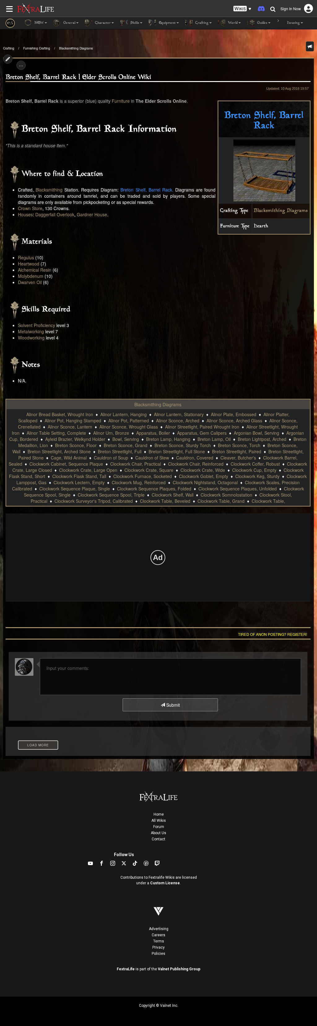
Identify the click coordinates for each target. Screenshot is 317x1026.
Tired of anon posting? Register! (272, 634)
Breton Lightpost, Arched (262, 439)
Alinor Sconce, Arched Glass (234, 420)
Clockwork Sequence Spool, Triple (111, 495)
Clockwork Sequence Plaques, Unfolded (237, 488)
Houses (25, 214)
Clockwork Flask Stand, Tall (79, 476)
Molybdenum (30, 276)
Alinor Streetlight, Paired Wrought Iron (202, 427)
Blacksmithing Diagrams (76, 48)
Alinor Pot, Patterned (128, 420)
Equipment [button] (167, 23)
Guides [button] (261, 23)
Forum (158, 827)
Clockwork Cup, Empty (254, 470)
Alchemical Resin (34, 270)
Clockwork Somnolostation (226, 495)
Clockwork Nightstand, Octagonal (205, 482)
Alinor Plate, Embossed (233, 414)
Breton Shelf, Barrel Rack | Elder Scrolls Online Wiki (78, 77)
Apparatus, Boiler (153, 433)
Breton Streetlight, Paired (236, 451)
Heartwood (28, 264)
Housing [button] (293, 23)
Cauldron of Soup (111, 458)
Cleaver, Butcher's (238, 458)
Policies (158, 953)
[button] (242, 8)
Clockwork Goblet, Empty (203, 476)
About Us (158, 833)
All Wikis (158, 820)
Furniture (121, 101)
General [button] (69, 23)
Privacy (158, 947)
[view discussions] (310, 46)
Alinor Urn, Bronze (111, 433)
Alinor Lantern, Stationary (179, 414)
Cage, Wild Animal (69, 458)
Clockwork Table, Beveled (165, 501)
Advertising (158, 929)
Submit (172, 705)
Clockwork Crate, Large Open (88, 470)
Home (159, 814)
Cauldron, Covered (194, 458)
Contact (158, 839)
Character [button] (102, 23)
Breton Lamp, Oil (214, 439)
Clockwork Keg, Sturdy (257, 476)
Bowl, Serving (125, 439)
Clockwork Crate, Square (148, 470)
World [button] (232, 23)
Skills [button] (134, 23)
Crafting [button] (201, 23)
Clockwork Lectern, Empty (79, 482)
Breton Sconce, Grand (125, 445)
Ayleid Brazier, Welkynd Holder (75, 439)
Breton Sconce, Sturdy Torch (182, 445)
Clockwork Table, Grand (221, 501)
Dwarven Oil (30, 282)
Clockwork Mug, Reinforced (139, 482)
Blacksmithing (49, 190)
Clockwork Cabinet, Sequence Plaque (66, 464)
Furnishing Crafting (36, 48)
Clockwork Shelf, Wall (172, 495)
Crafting (8, 48)
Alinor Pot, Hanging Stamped (73, 420)
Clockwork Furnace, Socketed (142, 476)
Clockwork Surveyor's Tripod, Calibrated (93, 501)
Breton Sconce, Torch (239, 445)
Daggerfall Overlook (54, 214)
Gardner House (92, 214)
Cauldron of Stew (152, 458)
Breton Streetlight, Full (119, 451)
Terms (158, 941)
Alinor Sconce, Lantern (70, 427)
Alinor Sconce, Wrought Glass (128, 427)
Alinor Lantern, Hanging (123, 414)
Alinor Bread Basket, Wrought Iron (59, 414)
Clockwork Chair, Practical (135, 464)
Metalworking (31, 331)
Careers (158, 935)
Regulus (26, 257)
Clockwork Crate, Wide (202, 470)
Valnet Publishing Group (179, 969)
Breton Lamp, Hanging (168, 439)
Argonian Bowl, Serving (256, 433)
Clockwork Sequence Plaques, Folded (154, 488)
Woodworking (31, 337)
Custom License (165, 883)
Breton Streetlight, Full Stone (177, 451)
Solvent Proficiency (36, 325)
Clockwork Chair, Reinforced (196, 464)
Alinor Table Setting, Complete (56, 433)
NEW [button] (38, 23)
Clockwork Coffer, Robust (255, 464)
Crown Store (30, 208)
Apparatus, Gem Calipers (202, 433)
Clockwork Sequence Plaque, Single (74, 488)
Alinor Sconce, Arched (177, 420)
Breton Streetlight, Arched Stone (59, 451)
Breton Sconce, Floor (76, 445)
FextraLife (126, 969)
